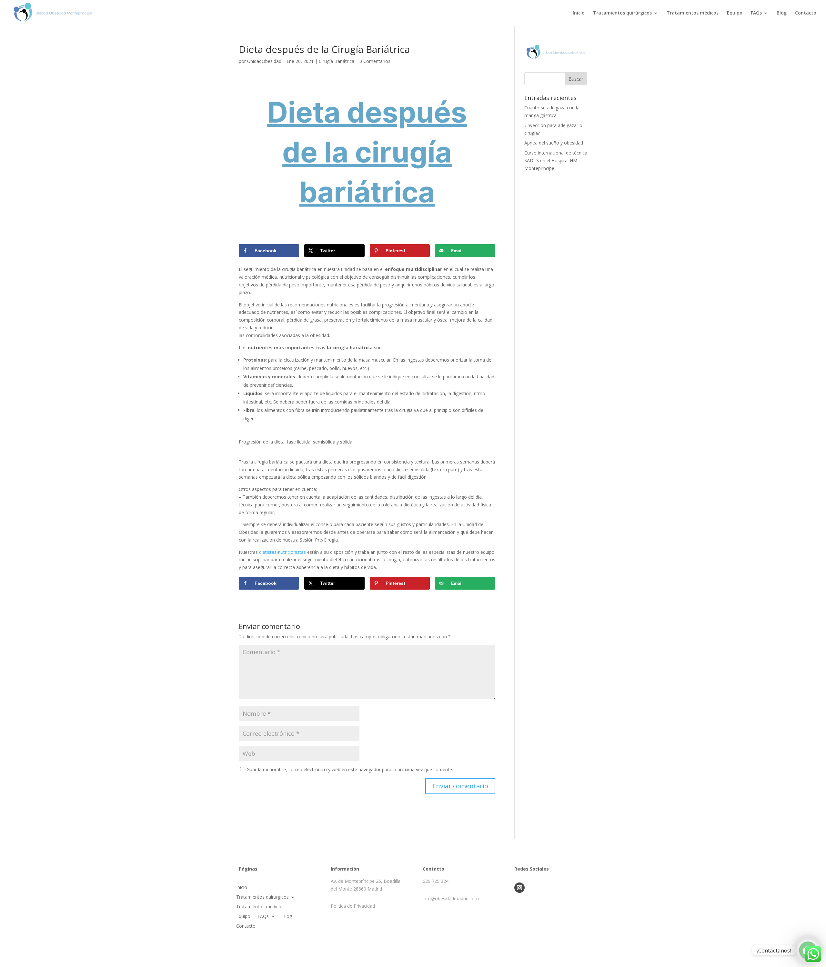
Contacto (805, 13)
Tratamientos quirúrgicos (622, 13)
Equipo (734, 13)
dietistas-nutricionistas (282, 552)
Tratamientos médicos (693, 13)
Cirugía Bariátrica (336, 61)
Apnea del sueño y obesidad (553, 143)
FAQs (756, 13)
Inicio (579, 13)
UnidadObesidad (264, 61)
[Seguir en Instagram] (519, 887)
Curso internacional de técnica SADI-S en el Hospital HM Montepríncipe (555, 160)
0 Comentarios (374, 61)
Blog (782, 13)
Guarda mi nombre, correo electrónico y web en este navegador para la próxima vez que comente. (350, 769)
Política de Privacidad (353, 906)
